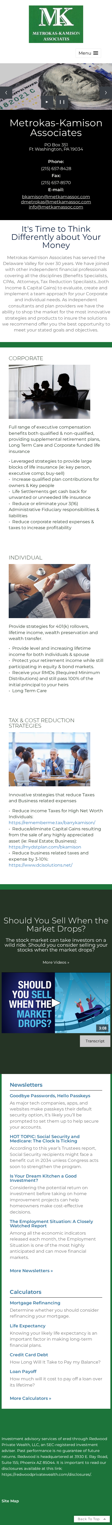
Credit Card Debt (29, 1354)
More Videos (56, 962)
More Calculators (30, 1398)
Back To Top (89, 1519)
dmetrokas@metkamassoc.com (56, 201)
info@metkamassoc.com (56, 207)
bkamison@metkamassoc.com (56, 196)
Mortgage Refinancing (35, 1302)
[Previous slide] (6, 93)
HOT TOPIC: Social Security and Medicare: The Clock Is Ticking (45, 1138)
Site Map (10, 1501)
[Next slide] (106, 93)
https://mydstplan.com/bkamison (45, 847)
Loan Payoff (23, 1371)
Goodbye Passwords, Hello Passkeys (50, 1095)
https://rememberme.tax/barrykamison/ (52, 822)
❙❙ (62, 101)
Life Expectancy (27, 1325)
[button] (88, 53)
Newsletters (26, 1085)
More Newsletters (31, 1270)
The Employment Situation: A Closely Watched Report (51, 1223)
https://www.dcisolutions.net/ (40, 865)
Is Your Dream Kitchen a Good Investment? (43, 1178)
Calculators (25, 1292)
